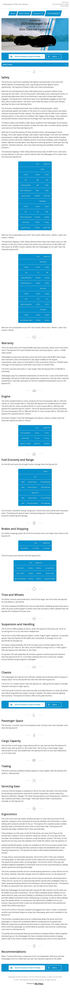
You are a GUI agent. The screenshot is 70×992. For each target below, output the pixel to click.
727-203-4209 (64, 6)
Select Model (24, 13)
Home (12, 13)
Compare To (38, 13)
